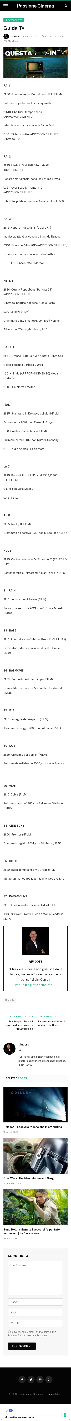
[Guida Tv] (35, 62)
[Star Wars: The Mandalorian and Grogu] (35, 1156)
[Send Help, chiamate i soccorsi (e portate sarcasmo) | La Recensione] (35, 1207)
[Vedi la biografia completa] (54, 985)
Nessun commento (54, 36)
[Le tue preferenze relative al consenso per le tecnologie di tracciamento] (65, 1415)
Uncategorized (13, 20)
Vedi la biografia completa (33, 985)
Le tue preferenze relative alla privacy (39, 1410)
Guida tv (9, 1000)
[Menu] (5, 6)
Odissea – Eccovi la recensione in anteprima (32, 1127)
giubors (18, 36)
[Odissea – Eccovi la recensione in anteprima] (35, 1104)
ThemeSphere (54, 1394)
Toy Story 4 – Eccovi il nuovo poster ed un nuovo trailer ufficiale (19, 1025)
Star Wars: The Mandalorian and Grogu (29, 1178)
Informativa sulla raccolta (19, 1417)
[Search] (66, 6)
